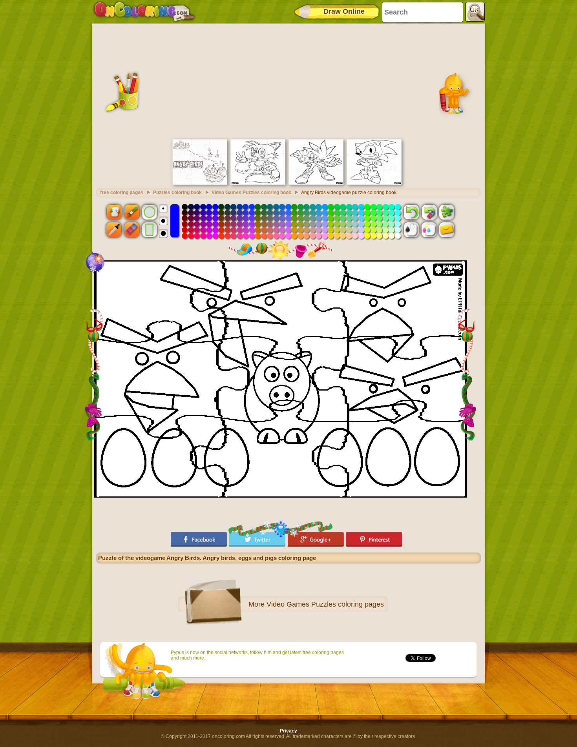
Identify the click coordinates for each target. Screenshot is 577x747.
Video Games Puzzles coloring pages (325, 604)
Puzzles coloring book (177, 192)
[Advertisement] (288, 80)
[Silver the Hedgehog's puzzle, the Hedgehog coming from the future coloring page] (315, 183)
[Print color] (429, 229)
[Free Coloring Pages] (144, 12)
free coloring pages (121, 192)
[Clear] (429, 211)
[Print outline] (411, 229)
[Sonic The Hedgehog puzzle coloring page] (374, 183)
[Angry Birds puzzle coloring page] (199, 183)
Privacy (288, 731)
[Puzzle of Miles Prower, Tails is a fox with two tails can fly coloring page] (257, 183)
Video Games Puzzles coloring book (251, 192)
